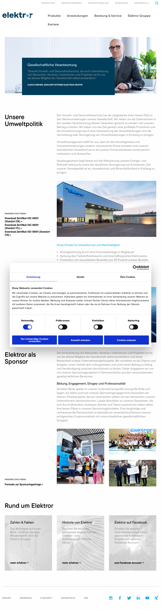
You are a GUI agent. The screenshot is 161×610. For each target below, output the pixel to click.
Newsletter (48, 3)
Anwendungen (77, 15)
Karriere (53, 24)
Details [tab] (80, 277)
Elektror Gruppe (139, 15)
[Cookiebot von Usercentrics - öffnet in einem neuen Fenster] (135, 267)
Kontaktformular (98, 3)
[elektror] (17, 15)
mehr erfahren (18, 562)
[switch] (62, 326)
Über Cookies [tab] (127, 277)
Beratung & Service (108, 15)
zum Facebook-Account (128, 562)
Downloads (121, 3)
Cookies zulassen (126, 340)
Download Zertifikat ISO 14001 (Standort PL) (22, 226)
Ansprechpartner (71, 3)
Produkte (54, 15)
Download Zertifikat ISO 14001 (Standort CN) (27, 233)
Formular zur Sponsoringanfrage (23, 484)
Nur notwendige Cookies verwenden (34, 340)
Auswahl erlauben (80, 340)
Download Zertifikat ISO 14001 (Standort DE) (22, 220)
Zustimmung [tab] (33, 277)
